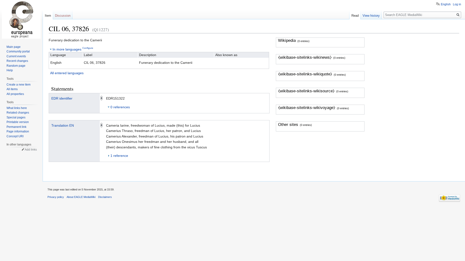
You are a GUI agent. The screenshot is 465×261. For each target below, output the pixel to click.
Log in (457, 4)
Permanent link (16, 127)
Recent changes (17, 61)
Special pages (16, 117)
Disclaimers (105, 197)
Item (48, 15)
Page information (18, 131)
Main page (14, 47)
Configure (87, 48)
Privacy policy (55, 197)
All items (12, 89)
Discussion (62, 15)
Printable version (18, 122)
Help (10, 70)
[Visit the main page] (21, 19)
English (446, 4)
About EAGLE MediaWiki (81, 197)
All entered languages (67, 73)
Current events (16, 56)
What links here (17, 108)
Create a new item (19, 84)
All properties (15, 94)
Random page (16, 65)
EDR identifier (61, 98)
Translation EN (62, 125)
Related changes (18, 112)
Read (355, 15)
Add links (31, 149)
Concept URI (15, 136)
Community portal (18, 51)
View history (371, 15)
